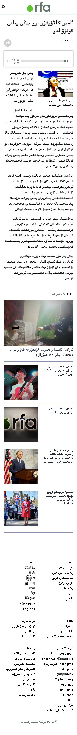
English (29, 609)
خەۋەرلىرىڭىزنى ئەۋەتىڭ (59, 711)
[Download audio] (8, 60)
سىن (70, 594)
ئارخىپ (69, 599)
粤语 (31, 573)
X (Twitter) (64, 680)
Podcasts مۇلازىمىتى (59, 637)
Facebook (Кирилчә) (57, 659)
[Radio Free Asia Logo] (38, 7)
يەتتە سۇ (68, 589)
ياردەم (31, 690)
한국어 (30, 583)
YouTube (67, 685)
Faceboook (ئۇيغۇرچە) (58, 654)
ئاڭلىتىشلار (67, 632)
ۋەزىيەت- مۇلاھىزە (62, 573)
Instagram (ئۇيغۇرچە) (58, 664)
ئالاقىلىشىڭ (28, 637)
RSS (70, 700)
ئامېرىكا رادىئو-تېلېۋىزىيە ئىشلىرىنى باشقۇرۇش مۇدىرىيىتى (20, 674)
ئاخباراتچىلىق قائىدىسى (22, 654)
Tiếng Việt (26, 604)
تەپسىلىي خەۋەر (64, 568)
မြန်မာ (30, 578)
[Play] (68, 61)
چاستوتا (69, 626)
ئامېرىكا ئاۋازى (26, 685)
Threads (67, 695)
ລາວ (32, 589)
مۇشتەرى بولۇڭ (64, 705)
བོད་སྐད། (30, 599)
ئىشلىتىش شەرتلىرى (24, 664)
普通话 (30, 568)
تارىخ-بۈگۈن (66, 583)
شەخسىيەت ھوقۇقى (24, 659)
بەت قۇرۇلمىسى (26, 695)
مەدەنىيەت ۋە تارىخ (62, 578)
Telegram (66, 690)
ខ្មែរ (33, 594)
